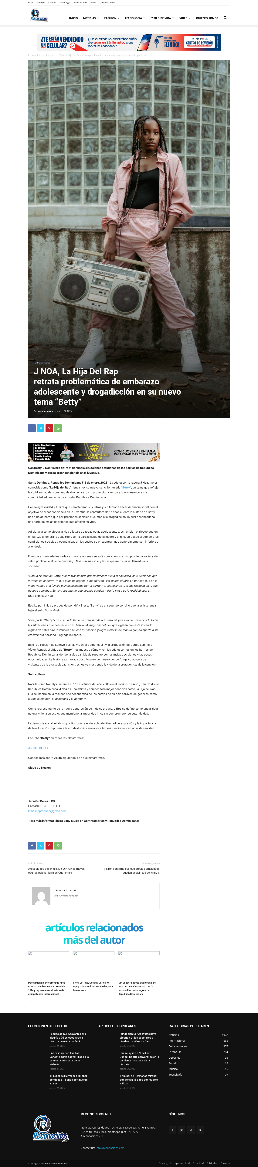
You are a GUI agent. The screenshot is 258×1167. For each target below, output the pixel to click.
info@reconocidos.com (110, 1148)
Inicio (30, 2)
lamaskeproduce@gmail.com (47, 811)
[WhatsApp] (58, 428)
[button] (225, 18)
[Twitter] (40, 428)
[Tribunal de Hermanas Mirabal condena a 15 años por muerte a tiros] (37, 1080)
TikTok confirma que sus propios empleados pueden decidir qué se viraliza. (132, 870)
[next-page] (36, 1001)
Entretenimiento (45, 55)
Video (93, 2)
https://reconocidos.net (66, 895)
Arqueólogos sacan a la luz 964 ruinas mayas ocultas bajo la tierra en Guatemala (56, 870)
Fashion (52, 2)
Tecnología (65, 2)
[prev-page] (30, 1001)
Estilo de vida (80, 2)
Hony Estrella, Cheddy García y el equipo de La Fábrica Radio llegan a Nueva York (93, 986)
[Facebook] (32, 428)
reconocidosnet (46, 411)
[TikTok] (191, 1130)
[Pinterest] (49, 428)
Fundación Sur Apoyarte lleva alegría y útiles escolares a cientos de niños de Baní (67, 1037)
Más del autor (94, 940)
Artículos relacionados (94, 928)
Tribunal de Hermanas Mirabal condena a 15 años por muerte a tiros (68, 1079)
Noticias (41, 2)
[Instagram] (181, 1130)
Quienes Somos (107, 2)
